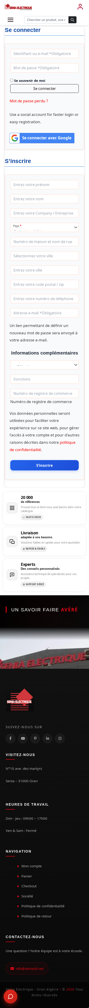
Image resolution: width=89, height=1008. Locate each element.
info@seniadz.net (29, 968)
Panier (26, 876)
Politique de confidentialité (43, 906)
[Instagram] (60, 738)
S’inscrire (44, 465)
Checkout (29, 886)
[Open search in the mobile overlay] (50, 19)
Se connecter (44, 88)
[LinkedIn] (47, 738)
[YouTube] (23, 738)
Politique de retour (36, 916)
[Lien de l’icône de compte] (80, 7)
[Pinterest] (35, 738)
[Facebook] (10, 738)
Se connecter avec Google (46, 137)
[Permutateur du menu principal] (10, 20)
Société (27, 896)
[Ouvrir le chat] (10, 996)
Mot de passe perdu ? (29, 100)
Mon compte (31, 866)
